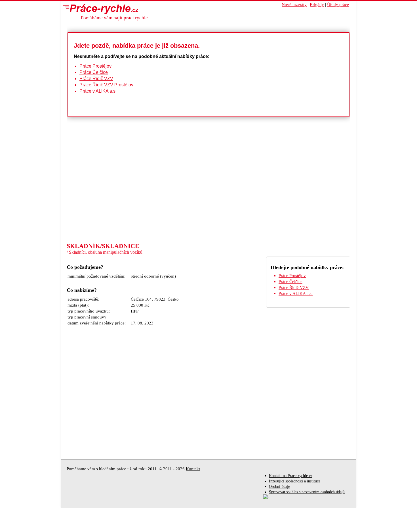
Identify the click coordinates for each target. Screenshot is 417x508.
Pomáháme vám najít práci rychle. (115, 17)
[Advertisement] (208, 199)
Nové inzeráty (294, 4)
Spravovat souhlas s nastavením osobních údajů (307, 492)
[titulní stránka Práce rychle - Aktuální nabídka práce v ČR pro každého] (99, 9)
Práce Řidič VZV (96, 78)
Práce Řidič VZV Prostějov (106, 84)
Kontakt (193, 469)
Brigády (317, 4)
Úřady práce (338, 4)
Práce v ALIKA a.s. (98, 91)
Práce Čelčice (93, 72)
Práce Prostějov (95, 66)
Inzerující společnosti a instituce (294, 481)
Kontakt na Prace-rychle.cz (290, 476)
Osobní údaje (279, 486)
